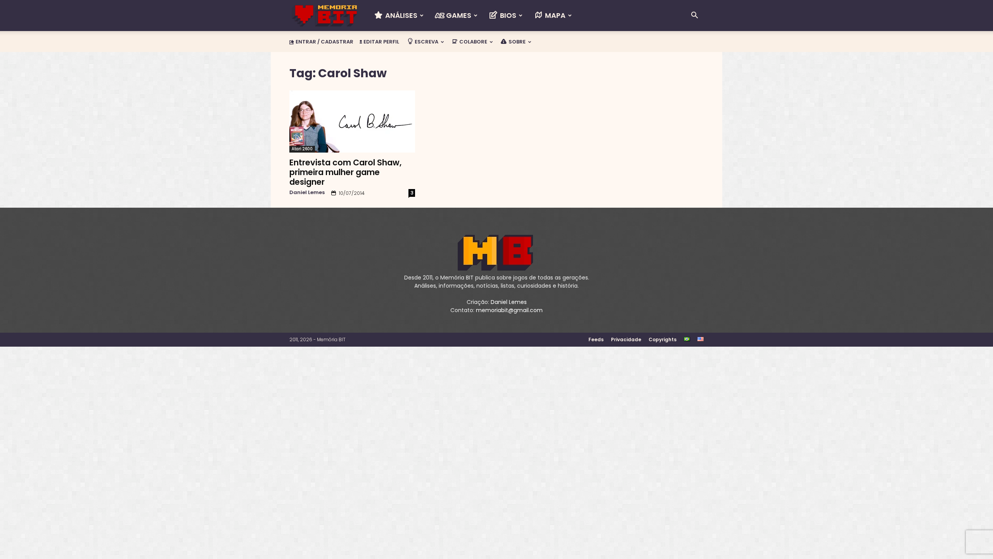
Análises (400, 15)
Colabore (472, 41)
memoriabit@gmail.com (509, 310)
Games (458, 15)
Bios (507, 15)
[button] (694, 16)
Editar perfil (380, 41)
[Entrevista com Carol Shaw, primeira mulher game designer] (352, 121)
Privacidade (626, 339)
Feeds (596, 339)
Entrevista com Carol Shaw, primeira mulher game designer (345, 172)
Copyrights (662, 339)
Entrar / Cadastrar (324, 41)
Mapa (554, 15)
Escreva (425, 41)
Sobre (516, 41)
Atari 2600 (302, 149)
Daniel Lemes (307, 192)
